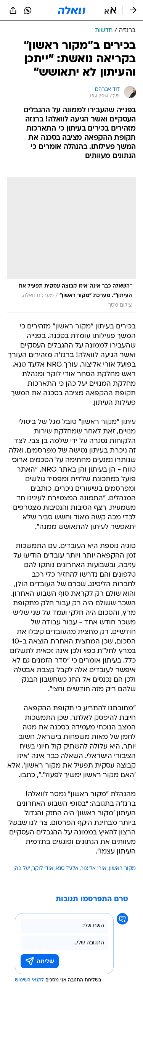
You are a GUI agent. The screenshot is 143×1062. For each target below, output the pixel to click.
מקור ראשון (122, 868)
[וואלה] (71, 10)
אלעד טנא (67, 868)
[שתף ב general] (13, 10)
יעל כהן (21, 868)
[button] (110, 10)
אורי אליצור (93, 868)
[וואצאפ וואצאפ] (28, 10)
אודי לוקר (42, 868)
